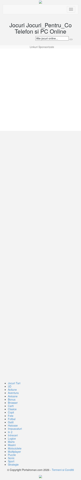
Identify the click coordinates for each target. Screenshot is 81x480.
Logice (12, 438)
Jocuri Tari (14, 383)
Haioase (13, 425)
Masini (12, 445)
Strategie (13, 464)
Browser (13, 403)
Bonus (11, 399)
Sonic (11, 458)
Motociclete (14, 448)
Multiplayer (14, 451)
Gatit (11, 422)
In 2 (10, 432)
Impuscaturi (15, 429)
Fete (10, 416)
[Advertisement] (40, 89)
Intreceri (13, 435)
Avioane (13, 396)
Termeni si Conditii (63, 470)
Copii (11, 412)
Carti (11, 406)
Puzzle (12, 455)
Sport (11, 461)
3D (9, 386)
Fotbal (11, 419)
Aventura (13, 393)
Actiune (12, 389)
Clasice (12, 409)
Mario (11, 442)
